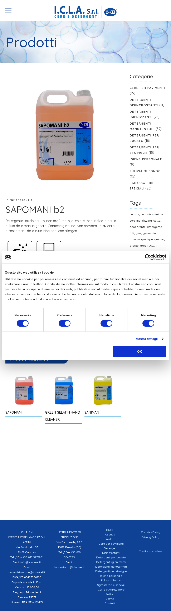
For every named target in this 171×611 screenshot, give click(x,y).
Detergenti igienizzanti (111, 562)
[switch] (64, 323)
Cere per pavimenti (147, 88)
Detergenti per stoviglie (111, 571)
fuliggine (135, 233)
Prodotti (110, 539)
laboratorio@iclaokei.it (69, 567)
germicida (149, 233)
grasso (134, 245)
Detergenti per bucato (111, 557)
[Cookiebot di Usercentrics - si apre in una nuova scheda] (148, 257)
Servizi (110, 598)
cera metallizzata (141, 220)
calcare (134, 214)
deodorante (138, 226)
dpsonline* (155, 551)
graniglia (147, 239)
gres (143, 245)
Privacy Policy (151, 537)
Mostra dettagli (147, 339)
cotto (157, 220)
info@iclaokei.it (30, 562)
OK (139, 351)
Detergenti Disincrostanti (111, 550)
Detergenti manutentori (111, 566)
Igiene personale (19, 200)
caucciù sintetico (152, 214)
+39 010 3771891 (33, 557)
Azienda (110, 534)
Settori (110, 594)
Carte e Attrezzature (111, 589)
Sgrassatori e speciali (111, 585)
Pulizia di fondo (145, 171)
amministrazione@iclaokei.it (27, 572)
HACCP (151, 245)
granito (159, 239)
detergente (154, 226)
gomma (135, 239)
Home (110, 529)
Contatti (110, 603)
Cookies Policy (150, 532)
